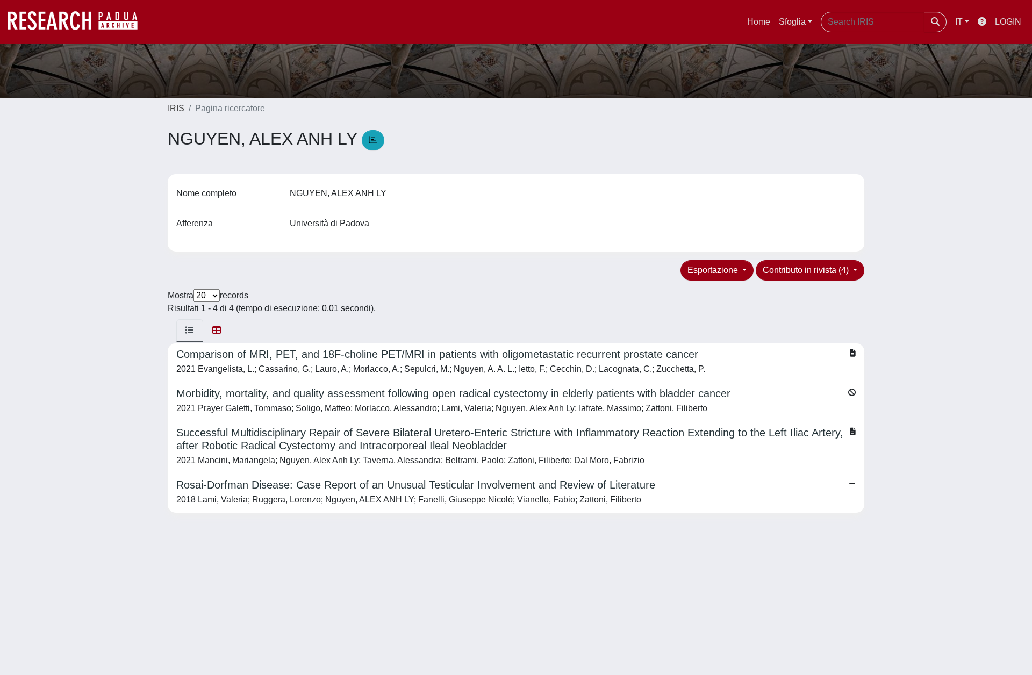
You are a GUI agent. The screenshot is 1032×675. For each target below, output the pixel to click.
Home (758, 21)
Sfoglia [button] (792, 21)
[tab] (189, 330)
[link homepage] (77, 22)
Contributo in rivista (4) (807, 270)
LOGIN (1008, 21)
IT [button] (959, 21)
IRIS (176, 108)
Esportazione (713, 270)
